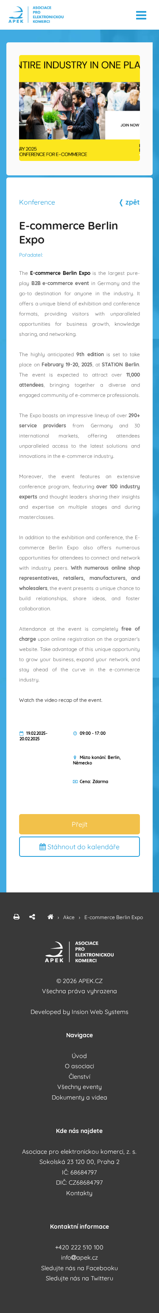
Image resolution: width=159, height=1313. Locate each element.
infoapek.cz (79, 1257)
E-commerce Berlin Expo (113, 917)
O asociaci (79, 1066)
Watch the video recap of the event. (60, 700)
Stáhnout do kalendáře (83, 846)
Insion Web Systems (100, 1012)
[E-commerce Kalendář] (50, 917)
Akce (69, 917)
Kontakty (79, 1193)
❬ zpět (129, 202)
